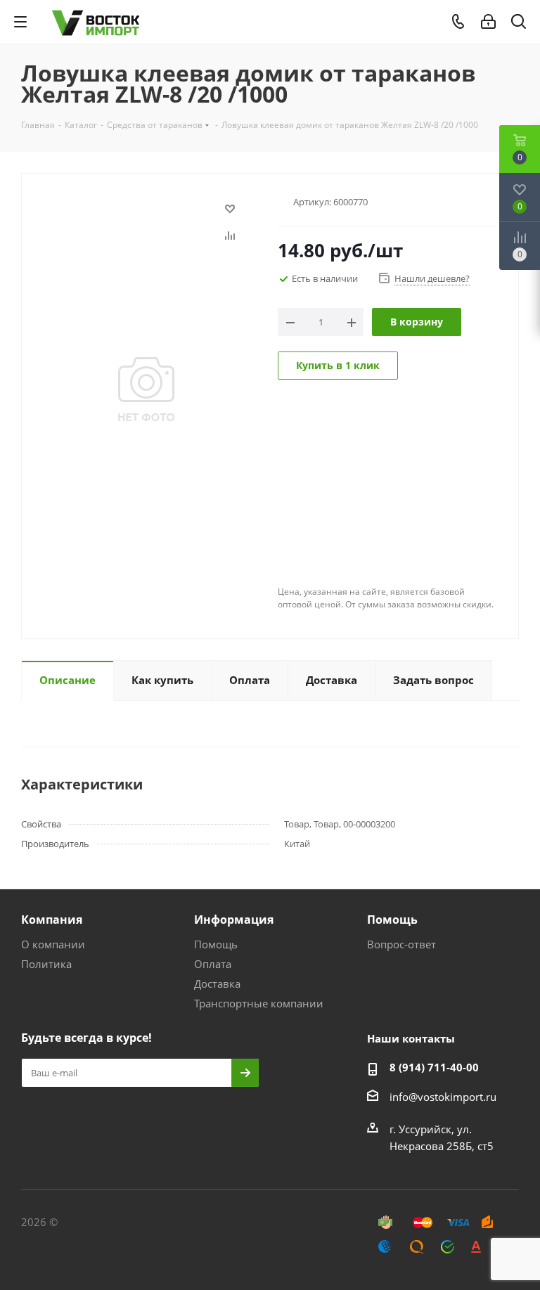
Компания (51, 919)
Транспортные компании (258, 1003)
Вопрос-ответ (401, 944)
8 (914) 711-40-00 (434, 1067)
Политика (46, 964)
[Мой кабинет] (488, 22)
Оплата (212, 964)
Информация (234, 919)
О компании (53, 944)
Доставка (217, 983)
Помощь (216, 944)
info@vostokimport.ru (443, 1097)
